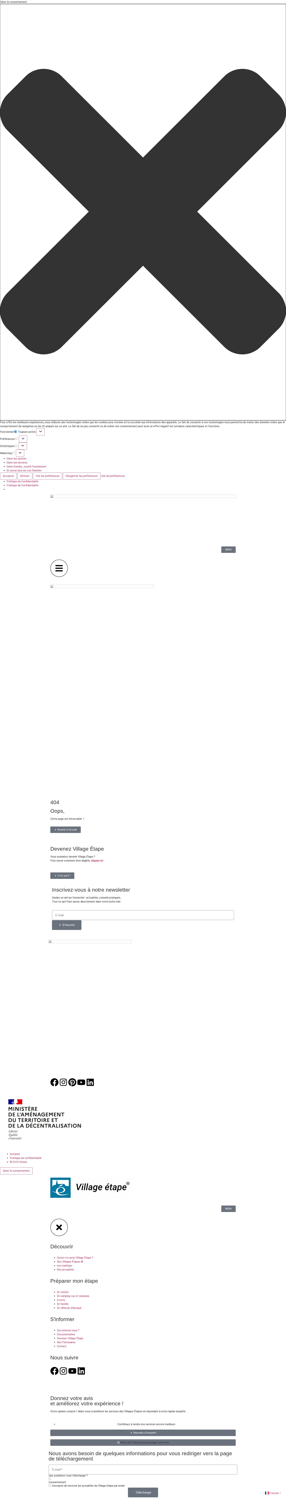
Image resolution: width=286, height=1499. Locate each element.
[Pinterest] (72, 1082)
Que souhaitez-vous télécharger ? (68, 1475)
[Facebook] (54, 1082)
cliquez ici (97, 860)
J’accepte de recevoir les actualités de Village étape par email (87, 1485)
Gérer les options (16, 458)
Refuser (24, 476)
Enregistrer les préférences (82, 476)
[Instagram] (63, 1082)
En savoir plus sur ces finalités (24, 470)
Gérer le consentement (16, 1170)
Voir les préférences (47, 476)
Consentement (57, 1482)
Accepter (8, 476)
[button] (143, 212)
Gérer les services (17, 462)
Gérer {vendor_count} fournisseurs (26, 466)
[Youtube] (81, 1082)
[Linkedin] (90, 1082)
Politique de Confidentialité (22, 481)
